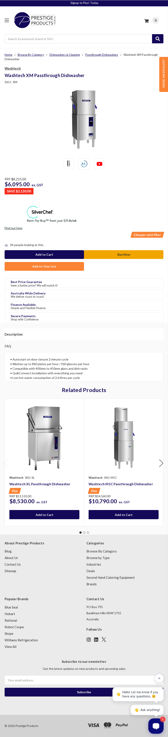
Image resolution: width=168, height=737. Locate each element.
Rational (11, 620)
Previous (5, 463)
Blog (8, 551)
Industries (93, 564)
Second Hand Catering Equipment (110, 577)
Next (161, 463)
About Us (11, 558)
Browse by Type (98, 558)
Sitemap (10, 571)
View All (10, 647)
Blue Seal (11, 607)
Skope (9, 633)
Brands (91, 584)
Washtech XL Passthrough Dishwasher (39, 484)
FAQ (8, 346)
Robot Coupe (14, 627)
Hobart (10, 614)
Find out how (13, 228)
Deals (90, 571)
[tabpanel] (44, 462)
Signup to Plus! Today (84, 3)
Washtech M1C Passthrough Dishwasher (121, 484)
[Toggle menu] (7, 20)
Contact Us (13, 564)
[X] (104, 639)
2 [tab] (84, 532)
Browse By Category (101, 551)
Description (14, 334)
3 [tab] (88, 532)
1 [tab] (80, 532)
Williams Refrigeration (21, 640)
